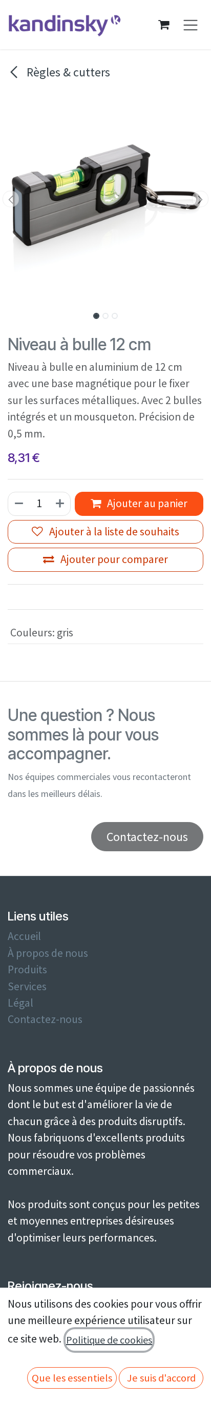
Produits (27, 969)
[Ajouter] (60, 503)
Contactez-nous (45, 1019)
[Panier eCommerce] (164, 24)
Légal (20, 1003)
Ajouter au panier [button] (146, 503)
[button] (10, 199)
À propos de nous (48, 953)
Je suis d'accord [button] (161, 1378)
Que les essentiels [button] (72, 1378)
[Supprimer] (18, 503)
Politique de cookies (109, 1339)
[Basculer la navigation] (191, 24)
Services (27, 986)
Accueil (24, 936)
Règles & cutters (67, 72)
